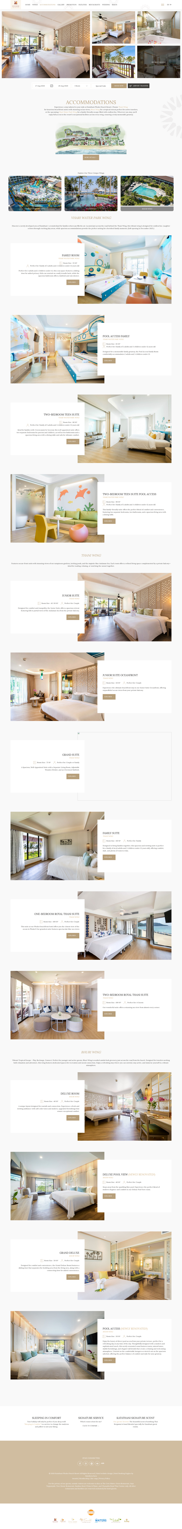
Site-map (94, 1478)
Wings (35, 5)
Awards (75, 1478)
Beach (114, 5)
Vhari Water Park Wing (68, 112)
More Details (90, 157)
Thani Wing (123, 107)
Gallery (61, 5)
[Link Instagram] (86, 1464)
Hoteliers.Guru (91, 1476)
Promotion (71, 5)
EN (168, 5)
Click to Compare (90, 1426)
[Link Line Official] (92, 1464)
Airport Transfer (140, 86)
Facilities (83, 5)
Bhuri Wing (95, 109)
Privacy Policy (104, 1478)
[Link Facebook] (80, 1464)
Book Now (118, 86)
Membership (84, 1478)
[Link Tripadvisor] (97, 1464)
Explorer (72, 282)
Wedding (106, 5)
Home (27, 5)
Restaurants (94, 5)
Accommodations (47, 5)
